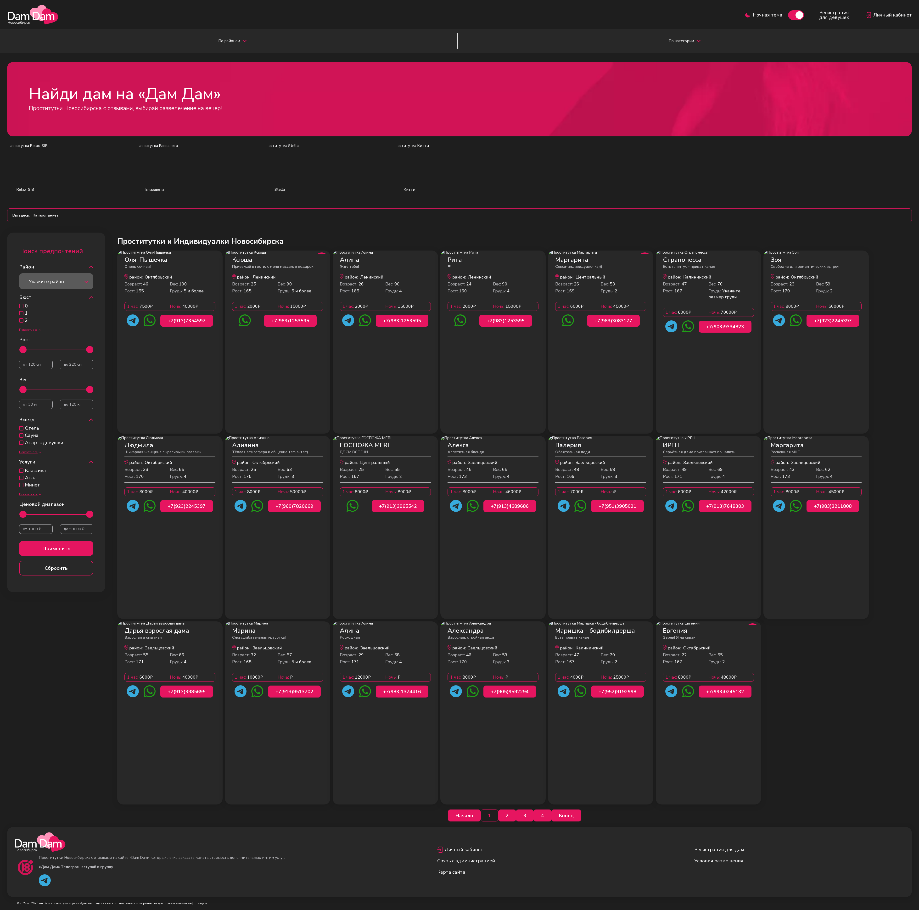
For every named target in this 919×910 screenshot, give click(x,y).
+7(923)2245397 (833, 321)
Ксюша (242, 260)
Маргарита (571, 260)
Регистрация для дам (719, 849)
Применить (56, 548)
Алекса (458, 445)
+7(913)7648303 (725, 506)
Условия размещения (718, 861)
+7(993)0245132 (725, 691)
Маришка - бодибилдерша (595, 630)
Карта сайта (451, 872)
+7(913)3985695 (187, 691)
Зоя (776, 260)
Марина (244, 630)
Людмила (138, 445)
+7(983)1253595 (290, 321)
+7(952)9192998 (617, 691)
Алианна (245, 445)
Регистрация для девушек (834, 15)
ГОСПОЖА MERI (364, 445)
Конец (566, 815)
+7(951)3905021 (617, 506)
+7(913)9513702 (294, 691)
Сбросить (56, 568)
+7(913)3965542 (398, 506)
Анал (31, 477)
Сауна (32, 435)
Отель (32, 428)
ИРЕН (671, 445)
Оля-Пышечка (145, 260)
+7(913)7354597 (187, 321)
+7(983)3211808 (833, 506)
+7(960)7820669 (294, 506)
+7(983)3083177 (613, 321)
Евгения (675, 630)
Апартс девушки (44, 442)
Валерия (568, 445)
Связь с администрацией (466, 861)
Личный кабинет (464, 849)
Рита (455, 260)
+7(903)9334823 (725, 327)
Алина (349, 260)
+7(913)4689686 (510, 506)
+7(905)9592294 (510, 691)
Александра (466, 630)
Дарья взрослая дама (156, 630)
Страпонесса (682, 260)
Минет (32, 485)
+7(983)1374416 (402, 691)
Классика (35, 470)
